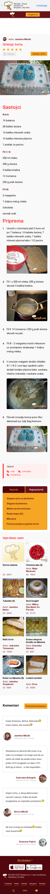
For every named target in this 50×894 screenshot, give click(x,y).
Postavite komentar (36, 706)
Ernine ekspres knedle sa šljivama (36, 635)
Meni (25, 891)
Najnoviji (13, 489)
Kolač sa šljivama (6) (13, 672)
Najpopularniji (36, 489)
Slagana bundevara (17, 503)
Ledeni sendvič (36, 672)
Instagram (33, 883)
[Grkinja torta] (27, 259)
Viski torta (13, 635)
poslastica (15, 475)
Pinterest (42, 883)
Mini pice (11, 518)
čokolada (26, 471)
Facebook (8, 883)
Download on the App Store (17, 867)
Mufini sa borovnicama (18, 508)
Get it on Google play (34, 867)
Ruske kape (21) (15, 513)
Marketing (12, 877)
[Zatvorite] (2, 5)
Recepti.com (5, 876)
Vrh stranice (23, 860)
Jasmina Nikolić (23, 39)
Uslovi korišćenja (38, 875)
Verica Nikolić (21, 811)
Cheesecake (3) (36, 559)
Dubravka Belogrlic (26, 777)
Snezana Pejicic (27, 841)
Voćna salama (13, 559)
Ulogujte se (33, 15)
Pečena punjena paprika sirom (23, 524)
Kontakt (21, 877)
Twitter (16, 883)
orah (12, 471)
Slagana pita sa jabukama (20, 498)
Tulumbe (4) (13, 596)
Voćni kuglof (36, 596)
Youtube (24, 883)
